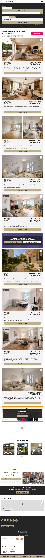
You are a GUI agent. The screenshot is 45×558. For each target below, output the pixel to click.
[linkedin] (11, 520)
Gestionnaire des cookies (38, 556)
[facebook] (2, 520)
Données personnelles (27, 556)
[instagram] (8, 520)
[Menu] (42, 1)
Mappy (12, 510)
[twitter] (5, 520)
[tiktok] (16, 520)
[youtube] (14, 520)
